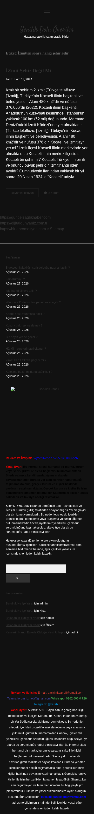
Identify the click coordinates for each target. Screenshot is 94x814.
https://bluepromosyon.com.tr (24, 229)
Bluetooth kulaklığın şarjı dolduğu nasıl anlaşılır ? (38, 267)
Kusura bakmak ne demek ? (24, 325)
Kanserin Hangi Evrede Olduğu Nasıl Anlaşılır (35, 632)
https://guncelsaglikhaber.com (25, 217)
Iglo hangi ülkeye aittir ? (21, 290)
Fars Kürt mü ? (15, 279)
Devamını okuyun (25, 194)
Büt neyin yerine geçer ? (22, 337)
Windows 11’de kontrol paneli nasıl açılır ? (33, 302)
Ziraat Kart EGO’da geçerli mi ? (26, 360)
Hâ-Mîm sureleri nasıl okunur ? (26, 348)
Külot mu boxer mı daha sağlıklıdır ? (29, 371)
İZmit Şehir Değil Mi (28, 71)
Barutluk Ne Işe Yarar (20, 603)
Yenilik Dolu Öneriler (47, 30)
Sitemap (57, 229)
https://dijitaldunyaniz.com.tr (23, 223)
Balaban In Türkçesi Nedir (23, 618)
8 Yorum (53, 193)
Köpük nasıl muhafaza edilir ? (25, 314)
